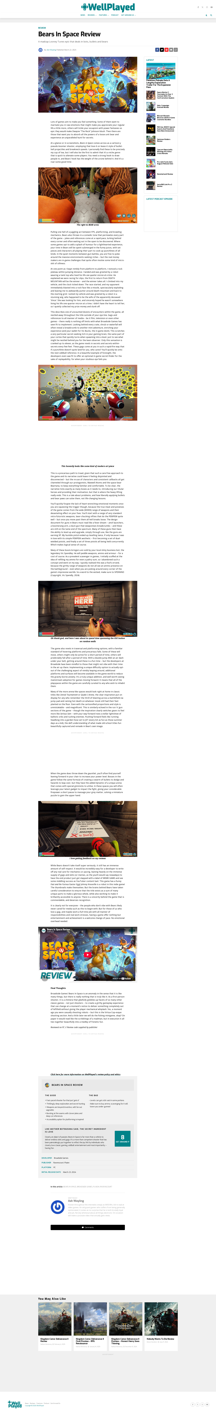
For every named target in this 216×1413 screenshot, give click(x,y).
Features (103, 15)
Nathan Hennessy (46, 1344)
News (83, 15)
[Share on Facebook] (157, 50)
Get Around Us (127, 15)
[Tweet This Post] (162, 50)
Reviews (91, 15)
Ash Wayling (51, 50)
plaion (96, 1187)
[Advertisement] (87, 443)
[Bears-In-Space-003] (87, 195)
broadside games (84, 1187)
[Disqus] (88, 1260)
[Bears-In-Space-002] (87, 393)
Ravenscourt (106, 1187)
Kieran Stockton (152, 1342)
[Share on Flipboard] (166, 50)
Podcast (115, 15)
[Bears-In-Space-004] (87, 829)
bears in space (69, 1187)
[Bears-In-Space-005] (87, 609)
